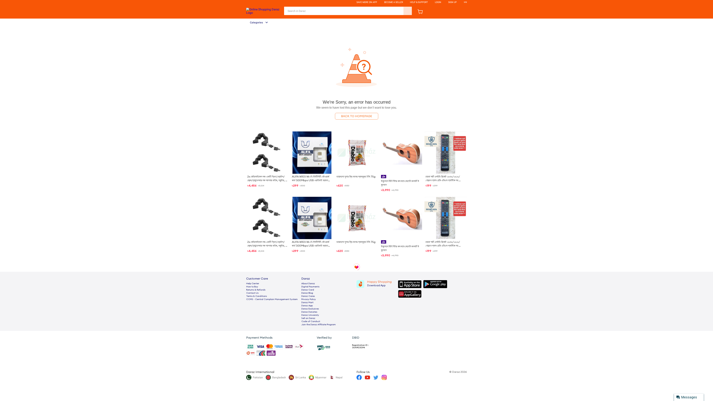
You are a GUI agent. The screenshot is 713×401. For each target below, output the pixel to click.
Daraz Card (307, 290)
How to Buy (252, 287)
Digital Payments (310, 287)
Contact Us (252, 293)
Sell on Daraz (308, 318)
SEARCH (407, 11)
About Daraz (308, 283)
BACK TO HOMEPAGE (356, 116)
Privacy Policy (308, 299)
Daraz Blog (307, 293)
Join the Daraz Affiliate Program (318, 324)
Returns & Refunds (255, 290)
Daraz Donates (309, 312)
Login (438, 2)
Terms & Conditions (256, 296)
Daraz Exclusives (310, 309)
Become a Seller (393, 2)
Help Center (252, 283)
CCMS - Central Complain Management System (272, 299)
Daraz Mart (307, 302)
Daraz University (310, 315)
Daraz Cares (308, 296)
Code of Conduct (310, 321)
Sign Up (452, 2)
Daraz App (307, 305)
